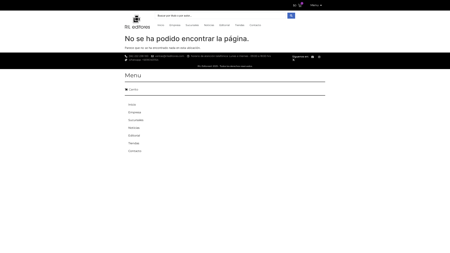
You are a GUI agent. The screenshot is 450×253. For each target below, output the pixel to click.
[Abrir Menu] (321, 5)
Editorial (224, 25)
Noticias (209, 25)
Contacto (255, 25)
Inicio (161, 25)
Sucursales (192, 25)
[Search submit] (291, 16)
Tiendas (239, 25)
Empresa (174, 25)
